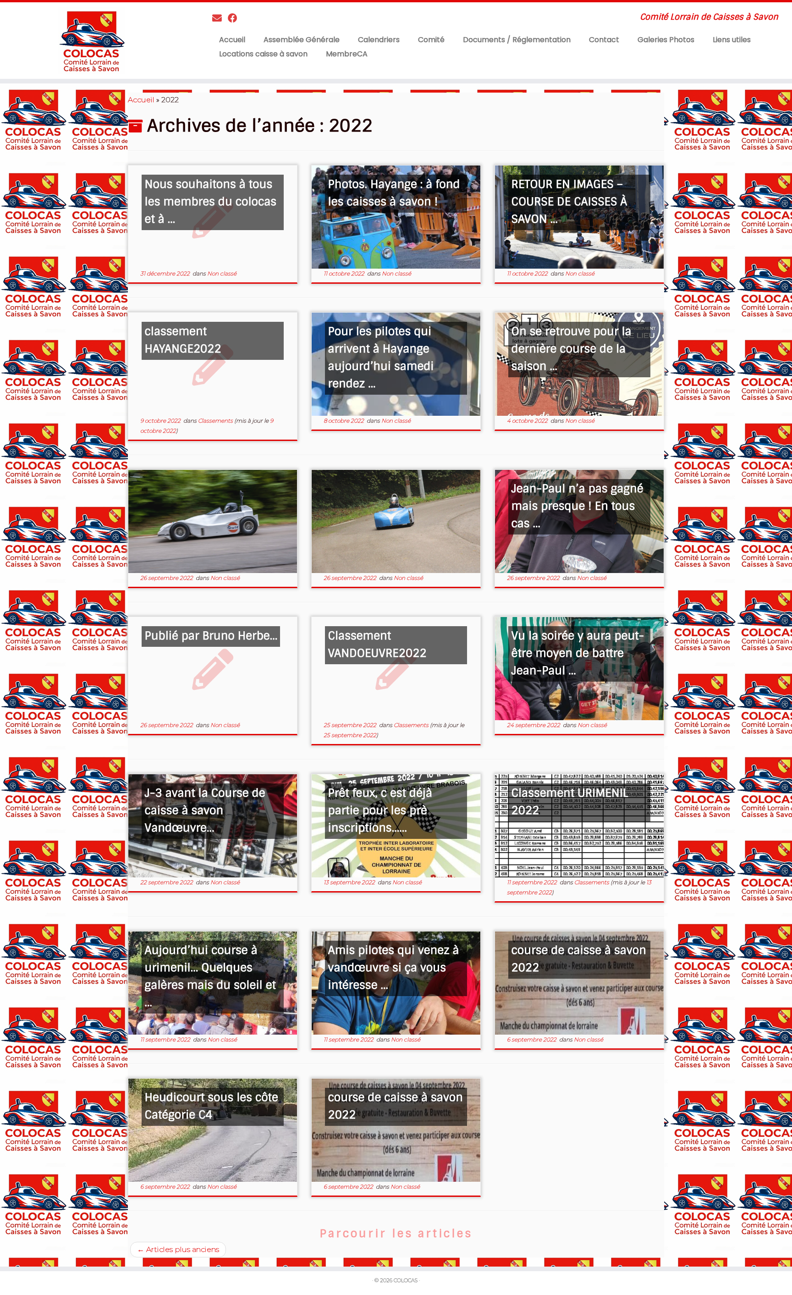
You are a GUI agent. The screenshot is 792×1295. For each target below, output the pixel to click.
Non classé (221, 273)
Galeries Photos (666, 39)
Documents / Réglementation (517, 39)
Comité (431, 39)
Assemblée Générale (302, 39)
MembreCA (347, 54)
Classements (216, 420)
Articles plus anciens (178, 1249)
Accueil (232, 39)
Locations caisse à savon (263, 54)
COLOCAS (406, 1280)
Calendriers (379, 39)
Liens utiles (732, 39)
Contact (604, 39)
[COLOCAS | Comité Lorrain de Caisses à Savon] (91, 40)
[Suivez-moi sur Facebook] (235, 18)
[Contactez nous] (220, 18)
